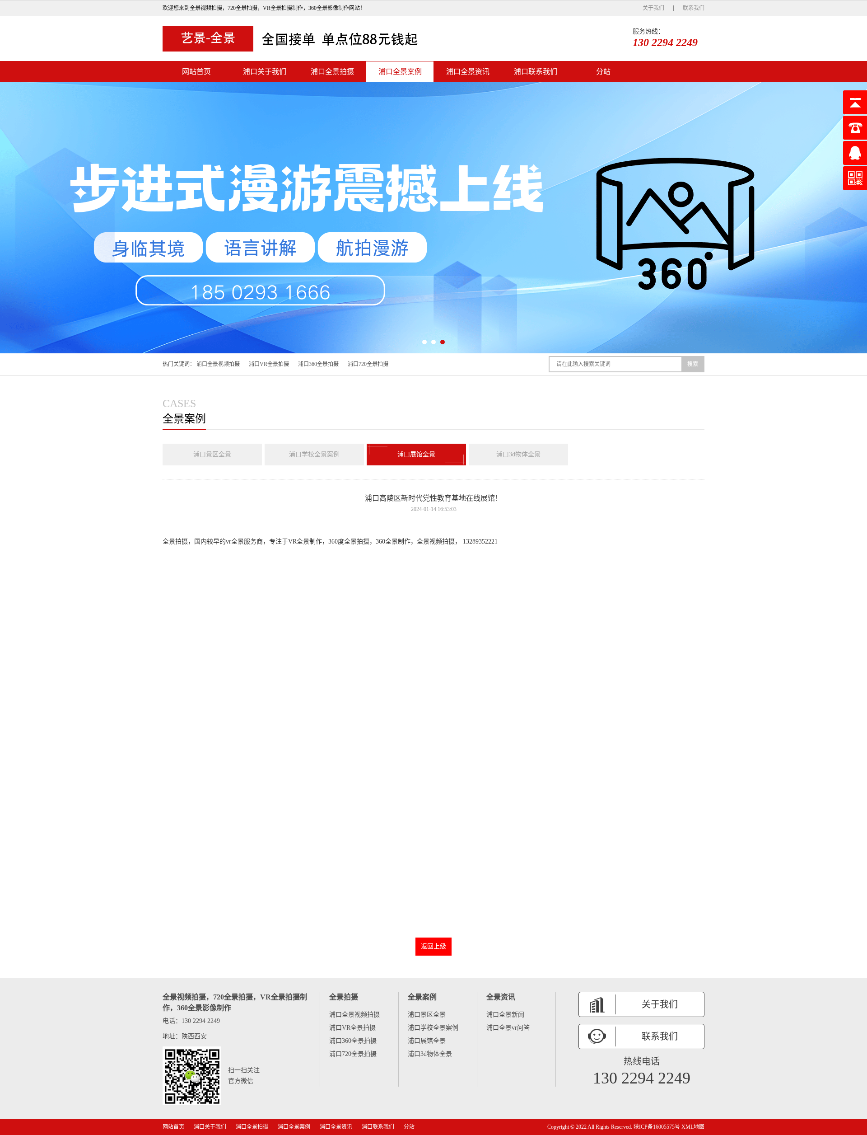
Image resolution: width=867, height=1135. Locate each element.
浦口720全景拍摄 (368, 364)
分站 (603, 71)
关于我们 (653, 8)
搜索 (692, 364)
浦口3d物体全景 (518, 454)
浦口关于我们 (264, 71)
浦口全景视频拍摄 (218, 364)
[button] (424, 342)
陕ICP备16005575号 (657, 1127)
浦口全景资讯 (467, 71)
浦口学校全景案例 (314, 454)
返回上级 (433, 946)
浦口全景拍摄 (332, 71)
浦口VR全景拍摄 (269, 364)
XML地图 (692, 1127)
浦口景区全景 (212, 454)
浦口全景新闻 (505, 1014)
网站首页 (196, 71)
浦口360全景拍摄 (318, 364)
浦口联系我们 (535, 71)
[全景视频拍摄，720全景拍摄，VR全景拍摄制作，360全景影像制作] (293, 38)
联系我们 (693, 8)
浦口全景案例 (400, 71)
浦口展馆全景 (416, 454)
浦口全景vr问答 (508, 1027)
